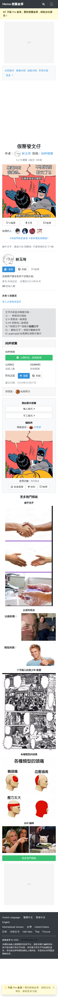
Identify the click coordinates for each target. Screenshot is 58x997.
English (6, 922)
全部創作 (9, 70)
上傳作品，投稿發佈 (30, 357)
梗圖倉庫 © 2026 (10, 940)
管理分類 (43, 70)
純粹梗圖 (47, 154)
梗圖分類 (21, 70)
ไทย (37, 931)
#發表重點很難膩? (38, 238)
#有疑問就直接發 (19, 238)
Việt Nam (27, 931)
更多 (8, 75)
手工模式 (28, 415)
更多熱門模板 (29, 497)
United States (42, 927)
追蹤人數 (10, 368)
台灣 (29, 927)
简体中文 (40, 917)
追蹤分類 (32, 70)
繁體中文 (28, 917)
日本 (4, 931)
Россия (46, 931)
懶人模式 (28, 409)
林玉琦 (26, 154)
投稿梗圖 (35, 368)
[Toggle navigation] (51, 4)
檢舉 (48, 223)
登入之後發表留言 (11, 301)
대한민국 (14, 931)
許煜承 (37, 427)
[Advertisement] (29, 111)
